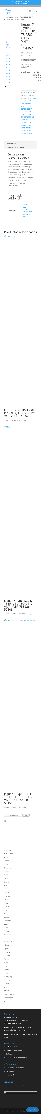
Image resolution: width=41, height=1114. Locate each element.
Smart (6, 973)
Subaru (7, 980)
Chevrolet (7, 868)
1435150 (32, 98)
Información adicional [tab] (15, 147)
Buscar (26, 815)
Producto (25, 72)
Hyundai (7, 896)
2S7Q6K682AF (26, 109)
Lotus (6, 927)
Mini (6, 938)
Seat (5, 966)
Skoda (6, 970)
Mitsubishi (8, 941)
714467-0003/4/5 (27, 117)
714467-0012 (26, 125)
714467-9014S (26, 133)
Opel (6, 948)
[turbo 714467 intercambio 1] (12, 30)
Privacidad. (10, 1071)
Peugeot (7, 952)
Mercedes (8, 934)
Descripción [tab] (11, 143)
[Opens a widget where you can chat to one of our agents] (32, 1110)
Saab (6, 962)
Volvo (6, 1001)
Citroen (7, 875)
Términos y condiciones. (15, 1068)
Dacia (6, 878)
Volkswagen (8, 998)
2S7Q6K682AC (26, 101)
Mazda (6, 931)
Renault (7, 959)
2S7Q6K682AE (26, 106)
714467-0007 (26, 120)
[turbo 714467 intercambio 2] (9, 65)
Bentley (7, 861)
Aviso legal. (10, 1075)
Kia (5, 913)
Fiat (5, 885)
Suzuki (6, 984)
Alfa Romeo (8, 854)
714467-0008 (26, 122)
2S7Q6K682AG (26, 112)
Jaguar (11, 17)
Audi (6, 857)
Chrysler (7, 871)
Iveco (6, 903)
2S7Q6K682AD (26, 103)
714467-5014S (26, 130)
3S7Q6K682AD (26, 114)
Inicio (6, 17)
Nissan (6, 945)
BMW (6, 864)
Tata (5, 987)
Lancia (6, 917)
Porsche (7, 956)
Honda (6, 892)
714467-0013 (26, 128)
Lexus (6, 924)
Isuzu (6, 899)
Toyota (6, 991)
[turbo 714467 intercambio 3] (8, 62)
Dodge (6, 882)
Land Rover (8, 920)
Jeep (5, 910)
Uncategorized (9, 994)
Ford (6, 889)
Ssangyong (8, 977)
